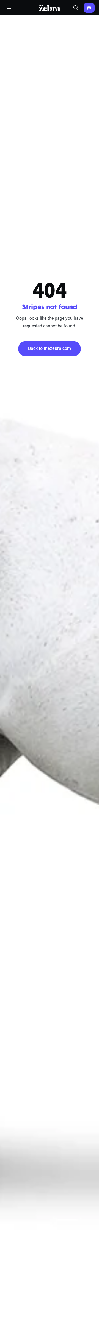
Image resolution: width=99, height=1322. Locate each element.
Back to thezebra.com (49, 348)
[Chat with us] (89, 8)
